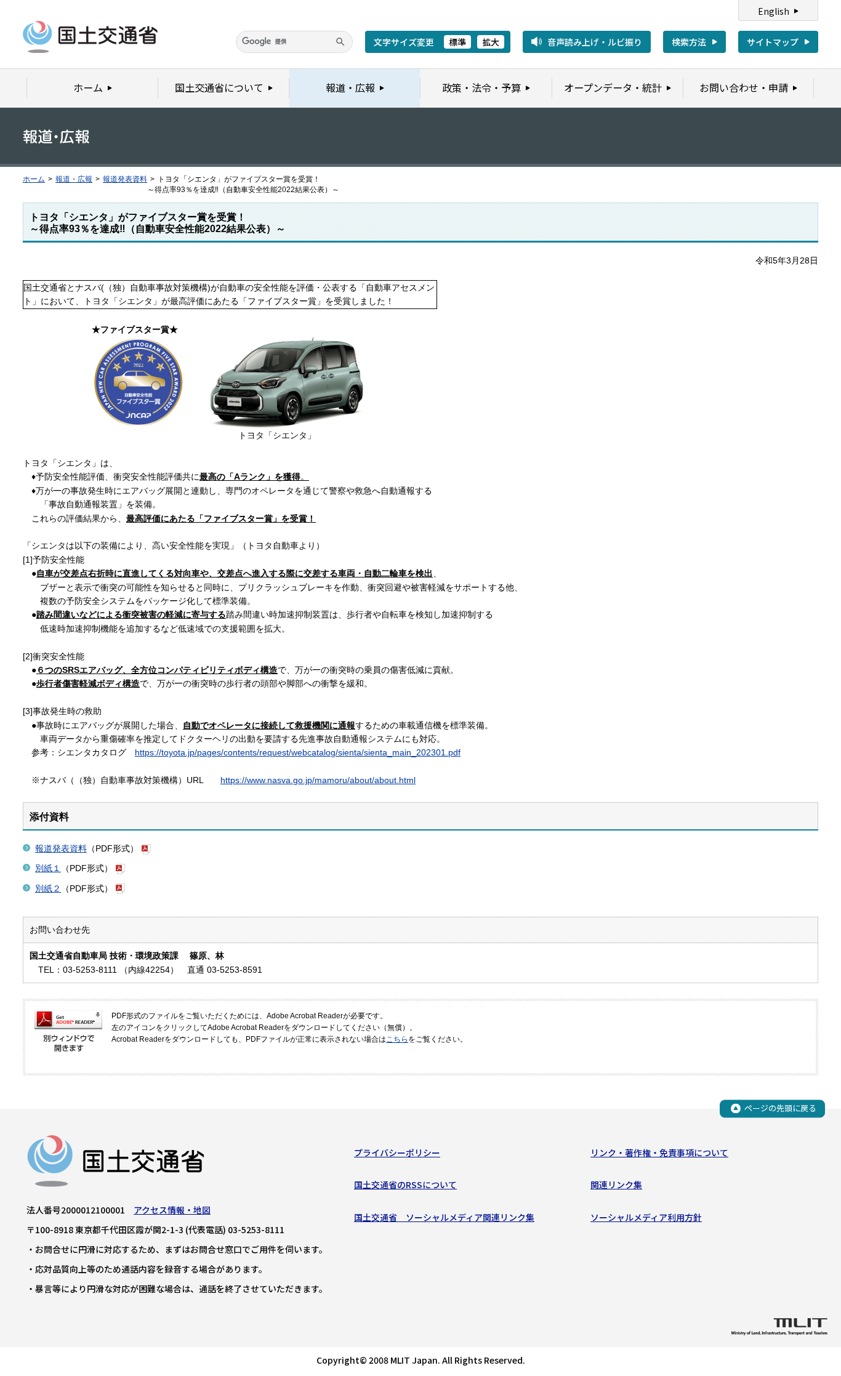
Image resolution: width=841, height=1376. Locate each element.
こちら (397, 1039)
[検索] (340, 41)
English (773, 11)
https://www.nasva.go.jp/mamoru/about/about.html (318, 780)
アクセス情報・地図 (172, 1210)
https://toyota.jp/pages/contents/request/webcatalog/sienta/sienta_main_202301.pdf (298, 752)
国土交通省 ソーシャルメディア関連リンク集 (444, 1217)
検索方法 (689, 42)
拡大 (490, 42)
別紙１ (48, 868)
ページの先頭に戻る (780, 1108)
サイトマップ (773, 42)
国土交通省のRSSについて (405, 1184)
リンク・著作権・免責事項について (659, 1152)
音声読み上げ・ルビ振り (594, 42)
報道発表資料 (125, 179)
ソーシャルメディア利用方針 (646, 1217)
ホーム (34, 179)
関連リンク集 (616, 1184)
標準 (457, 42)
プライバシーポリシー (397, 1152)
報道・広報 (73, 179)
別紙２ (48, 888)
